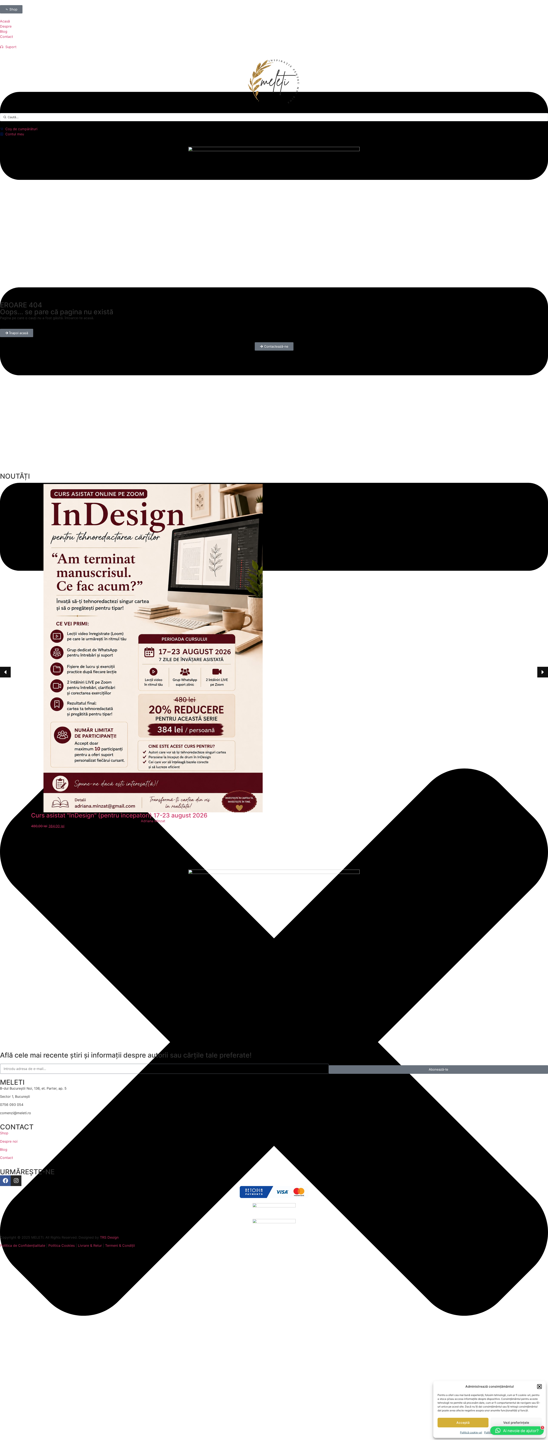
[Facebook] (5, 1180)
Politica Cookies (61, 1245)
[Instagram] (16, 1180)
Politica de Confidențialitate (22, 1245)
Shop (4, 1133)
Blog (3, 1149)
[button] (539, 1386)
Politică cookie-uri (471, 1432)
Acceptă (463, 1423)
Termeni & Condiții (120, 1245)
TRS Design (109, 1237)
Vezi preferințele (516, 1423)
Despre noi (9, 1141)
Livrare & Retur (90, 1245)
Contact (6, 1157)
